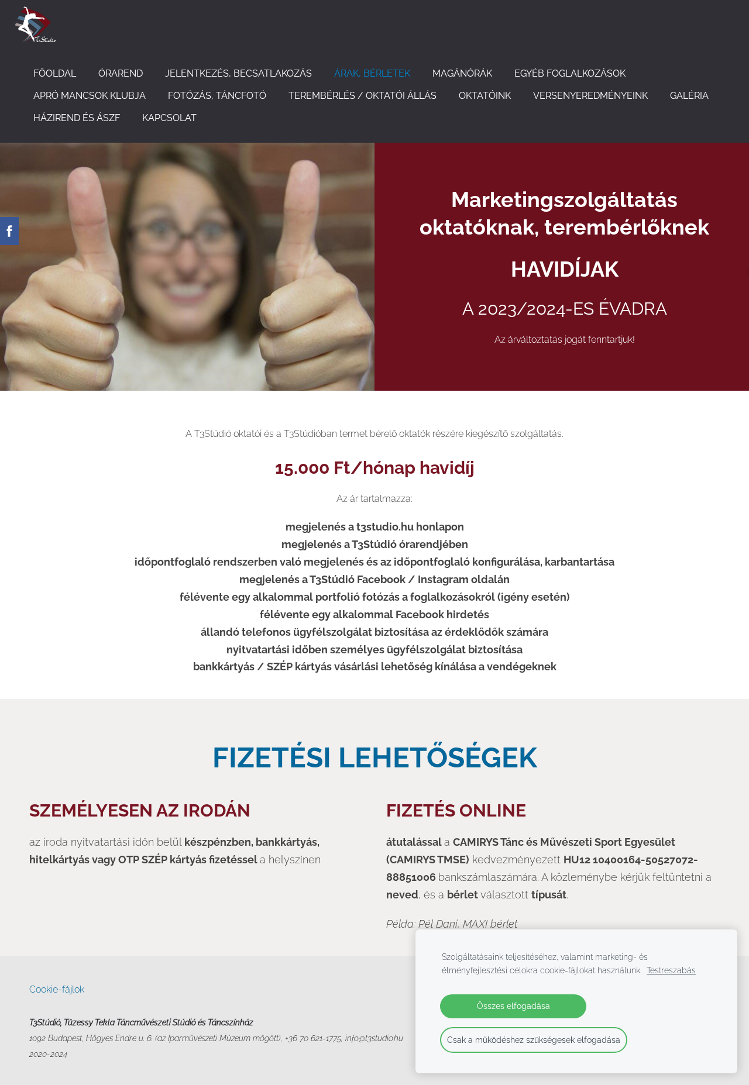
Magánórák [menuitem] (462, 73)
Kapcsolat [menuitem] (169, 117)
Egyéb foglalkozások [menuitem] (570, 73)
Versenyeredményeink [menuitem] (590, 95)
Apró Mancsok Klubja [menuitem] (89, 95)
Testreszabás (671, 970)
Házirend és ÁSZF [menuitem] (76, 117)
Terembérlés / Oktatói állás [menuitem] (362, 95)
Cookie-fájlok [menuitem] (56, 989)
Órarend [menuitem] (120, 73)
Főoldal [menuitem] (54, 73)
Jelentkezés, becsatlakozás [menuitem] (238, 73)
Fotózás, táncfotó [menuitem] (217, 95)
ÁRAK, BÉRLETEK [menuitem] (372, 73)
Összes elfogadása (513, 1006)
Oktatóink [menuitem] (485, 95)
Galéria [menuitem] (689, 95)
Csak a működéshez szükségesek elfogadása (533, 1040)
